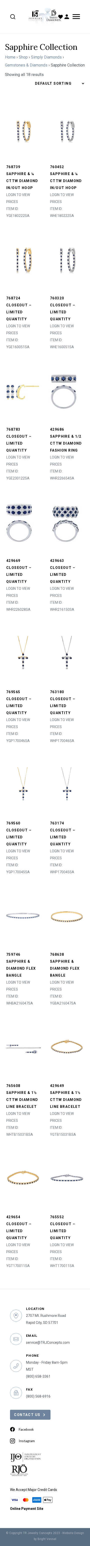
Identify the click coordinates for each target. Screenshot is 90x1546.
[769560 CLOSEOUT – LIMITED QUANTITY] (23, 784)
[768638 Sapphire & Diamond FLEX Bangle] (67, 916)
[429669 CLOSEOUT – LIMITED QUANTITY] (19, 522)
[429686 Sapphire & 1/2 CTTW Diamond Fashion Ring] (64, 391)
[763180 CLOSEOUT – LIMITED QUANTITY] (67, 653)
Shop (23, 57)
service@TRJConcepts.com (48, 1342)
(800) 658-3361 (38, 1376)
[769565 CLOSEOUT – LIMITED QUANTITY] (23, 653)
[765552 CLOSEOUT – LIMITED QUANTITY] (67, 1178)
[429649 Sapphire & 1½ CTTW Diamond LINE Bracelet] (67, 1047)
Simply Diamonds (46, 57)
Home (10, 57)
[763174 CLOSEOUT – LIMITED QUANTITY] (67, 784)
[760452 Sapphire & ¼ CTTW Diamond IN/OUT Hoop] (67, 128)
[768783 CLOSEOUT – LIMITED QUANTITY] (23, 391)
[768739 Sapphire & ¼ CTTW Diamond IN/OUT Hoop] (23, 128)
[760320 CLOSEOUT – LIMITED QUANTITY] (67, 259)
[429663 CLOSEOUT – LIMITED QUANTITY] (65, 522)
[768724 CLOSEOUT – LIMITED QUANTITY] (23, 259)
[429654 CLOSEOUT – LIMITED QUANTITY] (23, 1178)
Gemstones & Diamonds (26, 65)
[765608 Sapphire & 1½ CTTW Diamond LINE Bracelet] (23, 1047)
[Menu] (75, 16)
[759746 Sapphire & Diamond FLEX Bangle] (23, 916)
